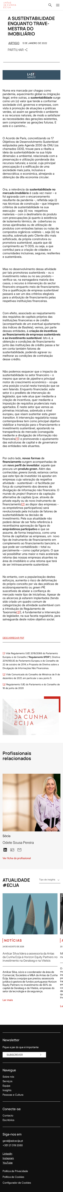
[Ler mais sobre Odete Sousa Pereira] (31, 802)
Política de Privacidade (15, 1171)
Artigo (13, 43)
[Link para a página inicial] (13, 5)
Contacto (8, 1115)
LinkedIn (7, 1153)
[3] (18, 612)
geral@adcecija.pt (13, 1140)
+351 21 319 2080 (13, 1145)
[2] (23, 504)
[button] (50, 5)
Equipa (6, 1085)
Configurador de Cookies (17, 1182)
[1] (17, 439)
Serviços (7, 1081)
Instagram (8, 1158)
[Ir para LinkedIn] (5, 849)
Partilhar (16, 50)
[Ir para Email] (19, 849)
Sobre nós (8, 1076)
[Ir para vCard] (12, 849)
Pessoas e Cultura (13, 1094)
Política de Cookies (13, 1176)
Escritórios (8, 1120)
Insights (7, 1090)
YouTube (8, 1162)
